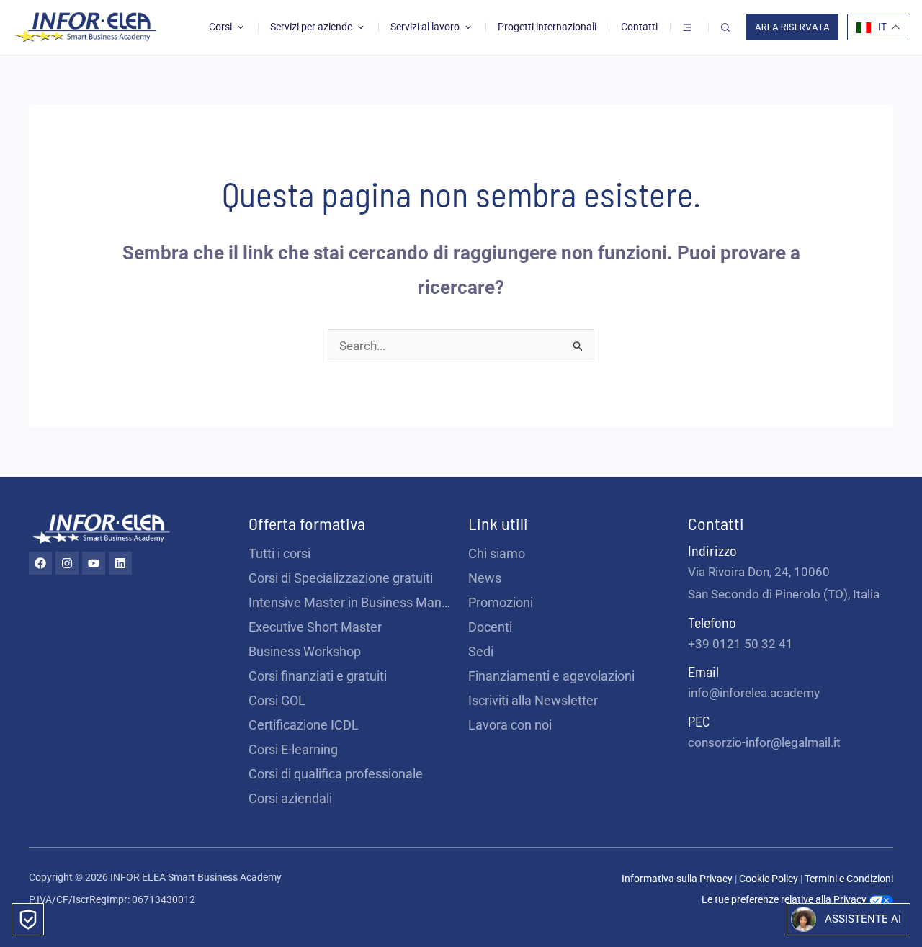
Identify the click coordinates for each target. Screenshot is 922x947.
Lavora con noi (510, 724)
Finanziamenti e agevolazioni (551, 675)
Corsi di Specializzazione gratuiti (341, 577)
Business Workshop (305, 651)
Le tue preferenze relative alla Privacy (785, 899)
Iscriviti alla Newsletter (533, 700)
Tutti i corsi (279, 553)
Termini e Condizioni (849, 878)
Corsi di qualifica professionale (336, 773)
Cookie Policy (769, 878)
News (484, 577)
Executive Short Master (315, 626)
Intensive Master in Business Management (351, 602)
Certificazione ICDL (304, 724)
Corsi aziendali (290, 798)
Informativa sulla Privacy (677, 878)
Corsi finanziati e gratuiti (318, 675)
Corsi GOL (277, 700)
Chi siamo (496, 553)
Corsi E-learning (293, 749)
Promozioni (500, 602)
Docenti (490, 626)
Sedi (480, 651)
